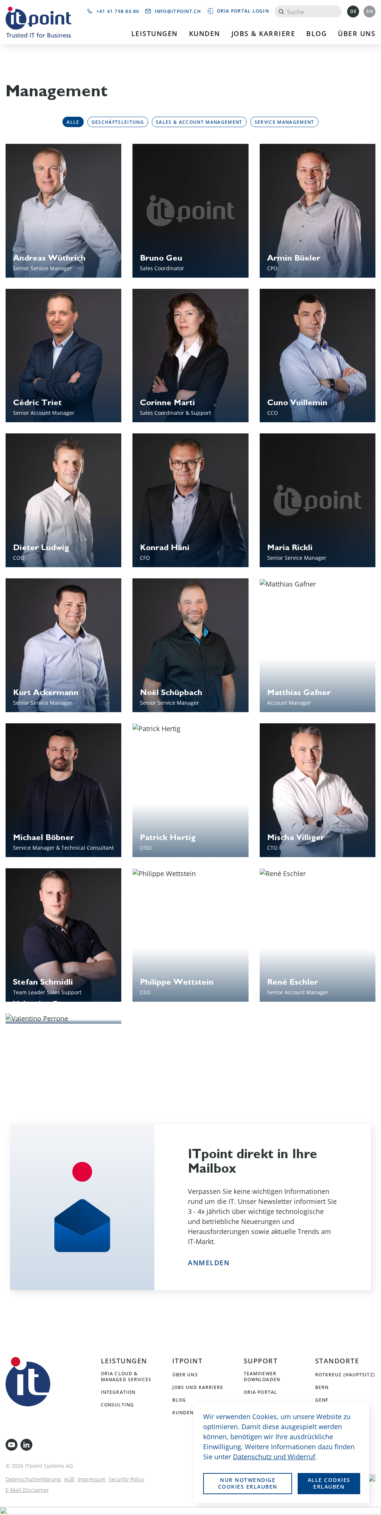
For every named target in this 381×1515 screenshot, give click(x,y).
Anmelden (209, 1262)
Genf (321, 1400)
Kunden (204, 33)
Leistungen (154, 33)
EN (370, 11)
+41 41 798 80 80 (118, 11)
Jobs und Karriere (198, 1387)
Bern (322, 1387)
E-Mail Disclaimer (27, 1489)
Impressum (91, 1479)
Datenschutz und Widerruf (274, 1456)
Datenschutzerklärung (33, 1479)
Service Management (284, 122)
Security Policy (126, 1479)
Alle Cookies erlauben (329, 1483)
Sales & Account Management (199, 122)
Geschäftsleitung (118, 122)
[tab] (73, 122)
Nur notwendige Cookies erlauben (248, 1483)
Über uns (356, 33)
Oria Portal (260, 1392)
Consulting (117, 1405)
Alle (73, 122)
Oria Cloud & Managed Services (126, 1376)
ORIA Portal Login (243, 11)
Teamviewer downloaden (262, 1376)
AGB (69, 1479)
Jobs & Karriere (263, 33)
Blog (316, 33)
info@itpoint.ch (178, 11)
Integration (118, 1392)
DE (353, 11)
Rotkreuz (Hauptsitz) (345, 1374)
